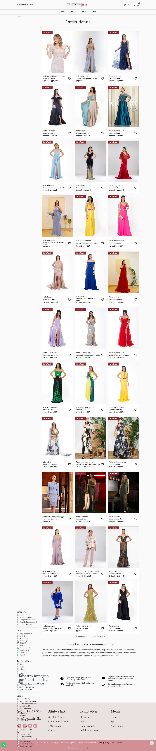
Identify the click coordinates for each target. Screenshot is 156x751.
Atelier (83, 721)
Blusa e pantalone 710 (84, 462)
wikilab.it (84, 748)
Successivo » (99, 637)
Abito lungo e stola (116, 186)
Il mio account (87, 726)
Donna (71, 12)
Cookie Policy (116, 742)
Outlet (83, 12)
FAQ (94, 12)
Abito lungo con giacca (85, 407)
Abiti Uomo (117, 726)
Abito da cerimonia (116, 131)
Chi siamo (85, 717)
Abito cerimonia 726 (84, 626)
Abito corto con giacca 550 (53, 517)
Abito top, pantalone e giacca (87, 571)
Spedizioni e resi (56, 717)
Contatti (52, 730)
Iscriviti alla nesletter (25, 5)
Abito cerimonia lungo (117, 462)
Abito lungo (80, 131)
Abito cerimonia (82, 76)
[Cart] (138, 4)
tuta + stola (47, 462)
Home (62, 12)
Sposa (114, 721)
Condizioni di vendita (59, 721)
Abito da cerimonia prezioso (54, 76)
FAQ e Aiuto (54, 726)
